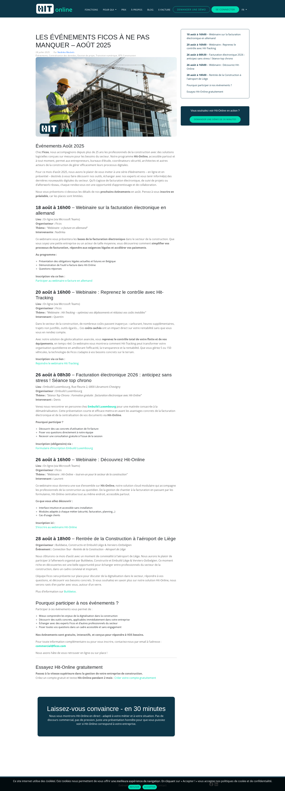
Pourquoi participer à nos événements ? (209, 85)
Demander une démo (191, 9)
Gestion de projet (86, 55)
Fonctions (91, 9)
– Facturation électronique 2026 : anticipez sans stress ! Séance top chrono (216, 56)
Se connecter (225, 9)
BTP (120, 55)
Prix (123, 9)
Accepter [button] (149, 787)
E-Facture (164, 9)
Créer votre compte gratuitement (135, 678)
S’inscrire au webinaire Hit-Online (56, 527)
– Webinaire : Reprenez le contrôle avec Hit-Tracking (211, 46)
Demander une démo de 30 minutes (215, 119)
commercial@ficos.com (51, 646)
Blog (150, 9)
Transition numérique (106, 55)
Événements (42, 55)
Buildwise (70, 591)
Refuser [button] (134, 787)
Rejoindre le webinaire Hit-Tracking (57, 363)
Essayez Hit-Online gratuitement (205, 91)
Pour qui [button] (109, 9)
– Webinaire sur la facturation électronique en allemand (214, 36)
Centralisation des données (62, 55)
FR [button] (243, 9)
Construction (129, 55)
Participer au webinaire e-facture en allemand (64, 280)
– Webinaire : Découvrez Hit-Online (213, 66)
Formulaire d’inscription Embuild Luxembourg (64, 448)
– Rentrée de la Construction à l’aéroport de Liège (214, 76)
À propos (136, 9)
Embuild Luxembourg (102, 406)
